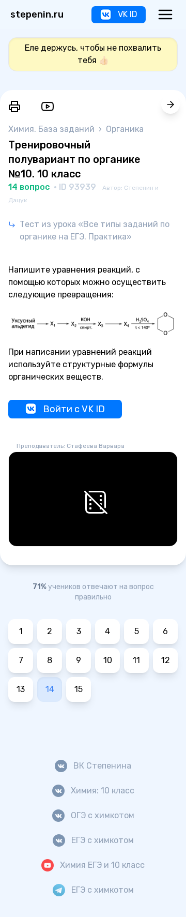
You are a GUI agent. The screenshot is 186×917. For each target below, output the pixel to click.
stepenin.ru (37, 14)
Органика (125, 129)
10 (107, 660)
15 (78, 689)
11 (136, 660)
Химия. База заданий (52, 129)
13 (21, 689)
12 (165, 660)
